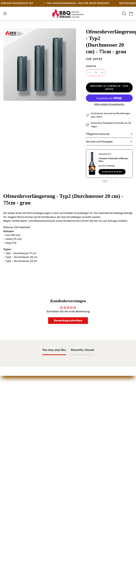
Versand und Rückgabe (99, 141)
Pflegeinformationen (98, 134)
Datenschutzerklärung (85, 397)
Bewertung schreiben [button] (68, 320)
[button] (123, 13)
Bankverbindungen (83, 409)
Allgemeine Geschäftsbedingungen (93, 403)
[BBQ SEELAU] (68, 13)
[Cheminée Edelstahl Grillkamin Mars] (92, 164)
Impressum (78, 391)
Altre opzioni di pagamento (109, 104)
